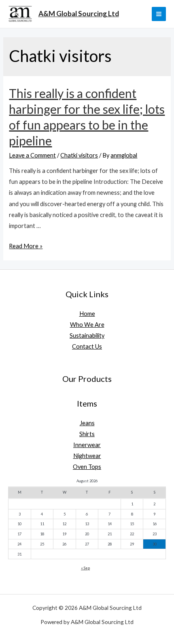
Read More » (25, 246)
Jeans (87, 423)
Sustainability (87, 335)
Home (87, 313)
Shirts (87, 433)
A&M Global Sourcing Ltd (78, 13)
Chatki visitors (79, 155)
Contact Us (87, 346)
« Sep (85, 568)
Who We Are (87, 324)
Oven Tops (87, 466)
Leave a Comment (32, 155)
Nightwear (87, 455)
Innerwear (87, 444)
